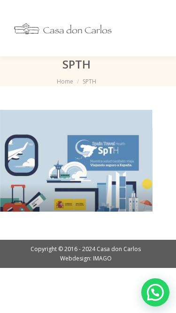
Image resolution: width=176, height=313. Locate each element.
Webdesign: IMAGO (86, 258)
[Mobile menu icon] (156, 28)
